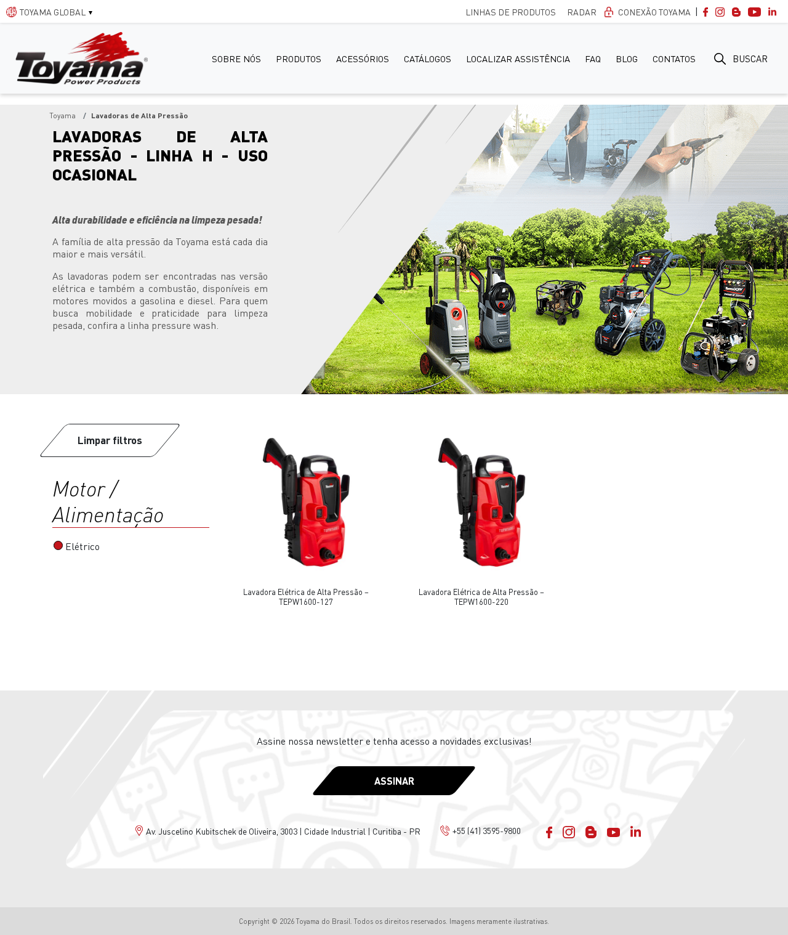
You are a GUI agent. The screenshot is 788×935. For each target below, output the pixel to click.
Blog (627, 58)
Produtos (298, 58)
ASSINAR (394, 781)
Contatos (674, 58)
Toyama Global (53, 12)
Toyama (62, 115)
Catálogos (427, 58)
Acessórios (362, 58)
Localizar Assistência (518, 58)
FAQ (593, 58)
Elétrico (82, 546)
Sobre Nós (236, 58)
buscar (750, 58)
